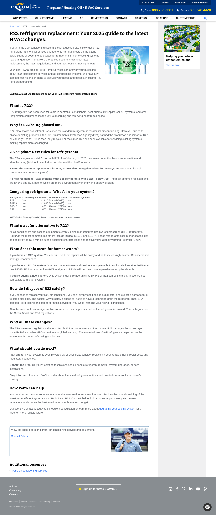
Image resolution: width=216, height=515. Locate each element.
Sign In (165, 2)
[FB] (177, 489)
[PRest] (170, 489)
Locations (161, 18)
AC (81, 18)
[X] (184, 489)
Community (15, 490)
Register (180, 2)
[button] (207, 507)
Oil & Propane (44, 18)
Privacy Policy (44, 502)
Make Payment (200, 2)
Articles (13, 486)
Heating (66, 18)
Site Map (56, 502)
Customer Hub (186, 18)
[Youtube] (198, 489)
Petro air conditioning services (29, 470)
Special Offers (19, 436)
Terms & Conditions (28, 502)
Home (12, 26)
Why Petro (20, 18)
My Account (13, 502)
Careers (141, 18)
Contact (121, 18)
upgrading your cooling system (117, 408)
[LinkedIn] (190, 489)
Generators (99, 18)
